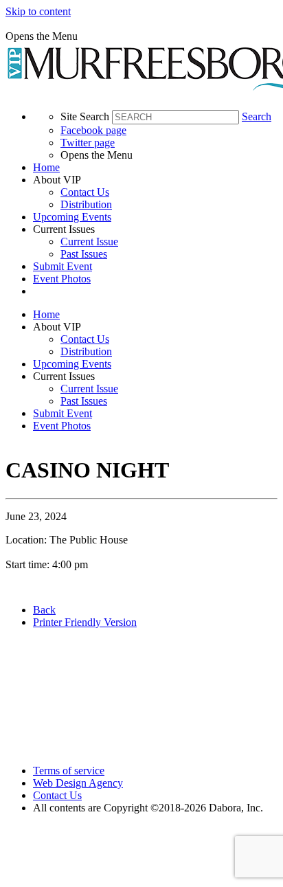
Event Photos (62, 278)
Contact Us (84, 192)
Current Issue (89, 241)
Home (46, 167)
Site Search (84, 116)
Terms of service (68, 770)
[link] (155, 167)
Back (44, 610)
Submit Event (62, 266)
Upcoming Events (72, 217)
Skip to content (38, 11)
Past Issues (83, 254)
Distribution (86, 204)
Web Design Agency (78, 783)
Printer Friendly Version (85, 622)
